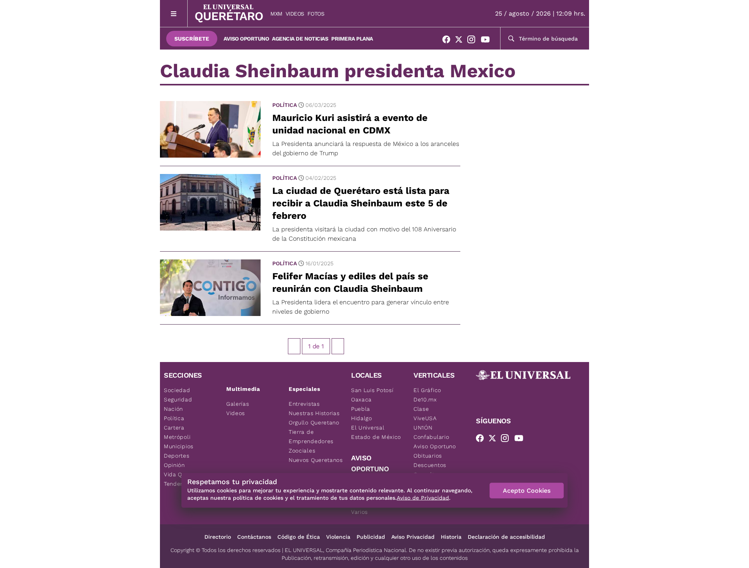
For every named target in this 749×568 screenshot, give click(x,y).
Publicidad (371, 537)
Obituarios (428, 456)
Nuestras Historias (314, 413)
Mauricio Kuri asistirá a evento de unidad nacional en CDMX (350, 124)
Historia (451, 537)
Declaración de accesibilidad (506, 537)
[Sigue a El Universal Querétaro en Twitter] (461, 41)
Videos (295, 14)
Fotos (316, 14)
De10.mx (425, 399)
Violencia (338, 537)
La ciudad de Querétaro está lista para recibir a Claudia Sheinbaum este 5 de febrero (360, 203)
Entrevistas (304, 404)
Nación (173, 409)
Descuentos (430, 465)
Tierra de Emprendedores (311, 436)
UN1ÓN (423, 427)
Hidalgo (361, 418)
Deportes (177, 456)
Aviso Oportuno (246, 39)
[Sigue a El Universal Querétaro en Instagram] (473, 41)
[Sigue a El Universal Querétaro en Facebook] (448, 41)
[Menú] (174, 13)
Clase (421, 409)
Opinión (174, 465)
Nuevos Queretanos (316, 460)
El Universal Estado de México (376, 432)
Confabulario (431, 437)
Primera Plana (352, 39)
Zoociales (302, 450)
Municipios (178, 446)
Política (284, 105)
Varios (359, 512)
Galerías (237, 404)
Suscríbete (191, 39)
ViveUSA (425, 418)
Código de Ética (298, 537)
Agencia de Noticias (300, 39)
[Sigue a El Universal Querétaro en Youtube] (487, 41)
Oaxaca (361, 399)
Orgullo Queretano (314, 422)
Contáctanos (254, 537)
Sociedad (177, 390)
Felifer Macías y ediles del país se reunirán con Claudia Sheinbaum (350, 282)
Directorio (217, 537)
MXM (276, 14)
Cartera (174, 427)
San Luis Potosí (372, 390)
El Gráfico (427, 390)
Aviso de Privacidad (423, 498)
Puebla (360, 409)
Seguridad (178, 399)
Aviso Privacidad (413, 537)
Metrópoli (177, 437)
